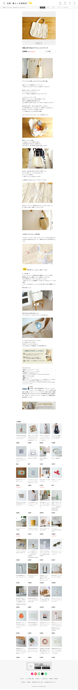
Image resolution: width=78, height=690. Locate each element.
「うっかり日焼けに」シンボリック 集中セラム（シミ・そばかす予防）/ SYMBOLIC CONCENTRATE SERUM (33, 554)
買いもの (60, 4)
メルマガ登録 (48, 51)
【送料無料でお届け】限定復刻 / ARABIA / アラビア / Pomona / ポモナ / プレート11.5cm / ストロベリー (45, 651)
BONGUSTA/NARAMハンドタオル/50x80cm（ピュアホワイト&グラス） (33, 624)
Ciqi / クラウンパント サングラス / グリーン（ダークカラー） (57, 553)
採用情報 (29, 682)
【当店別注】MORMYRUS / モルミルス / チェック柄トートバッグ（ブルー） (33, 650)
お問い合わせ (45, 678)
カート (70, 4)
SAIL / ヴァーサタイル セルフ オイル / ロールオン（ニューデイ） (57, 600)
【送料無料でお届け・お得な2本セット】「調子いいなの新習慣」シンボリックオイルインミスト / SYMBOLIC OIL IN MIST (21, 601)
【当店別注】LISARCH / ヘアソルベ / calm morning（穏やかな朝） (33, 600)
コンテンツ (65, 4)
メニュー (74, 4)
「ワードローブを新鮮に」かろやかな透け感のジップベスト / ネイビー (57, 437)
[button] (24, 29)
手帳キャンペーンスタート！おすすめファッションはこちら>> (14, 7)
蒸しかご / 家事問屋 (56, 458)
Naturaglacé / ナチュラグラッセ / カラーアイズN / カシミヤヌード (45, 624)
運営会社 (23, 682)
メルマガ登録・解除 (29, 678)
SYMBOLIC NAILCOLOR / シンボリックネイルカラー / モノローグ (21, 437)
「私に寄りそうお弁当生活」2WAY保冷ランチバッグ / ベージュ (21, 504)
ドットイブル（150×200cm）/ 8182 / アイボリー (57, 530)
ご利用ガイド (38, 678)
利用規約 (56, 678)
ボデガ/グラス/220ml (32, 458)
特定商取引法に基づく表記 (37, 682)
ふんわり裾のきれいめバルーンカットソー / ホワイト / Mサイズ (33, 504)
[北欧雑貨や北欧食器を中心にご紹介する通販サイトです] (17, 3)
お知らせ (22, 678)
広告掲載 (51, 678)
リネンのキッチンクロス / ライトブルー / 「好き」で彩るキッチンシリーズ (33, 481)
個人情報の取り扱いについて (50, 682)
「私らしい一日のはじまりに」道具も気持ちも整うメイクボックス (44, 600)
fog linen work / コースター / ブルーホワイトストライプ (21, 460)
